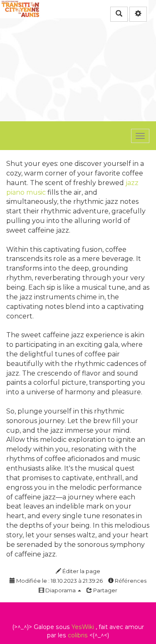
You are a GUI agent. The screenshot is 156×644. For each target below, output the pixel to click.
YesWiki (83, 627)
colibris (78, 635)
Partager (104, 590)
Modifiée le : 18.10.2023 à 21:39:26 (59, 580)
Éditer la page (80, 571)
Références (130, 580)
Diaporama (60, 590)
